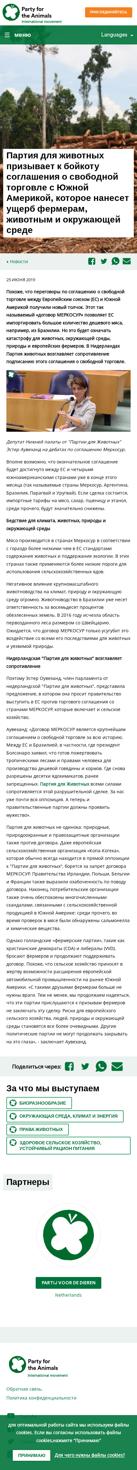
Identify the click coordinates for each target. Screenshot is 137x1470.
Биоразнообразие (42, 1103)
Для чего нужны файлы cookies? (90, 1455)
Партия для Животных (64, 784)
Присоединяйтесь (108, 12)
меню (22, 35)
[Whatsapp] (115, 261)
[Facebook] (92, 261)
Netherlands (69, 1289)
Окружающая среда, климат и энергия (68, 1116)
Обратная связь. (24, 1389)
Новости (19, 261)
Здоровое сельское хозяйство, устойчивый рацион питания (60, 1146)
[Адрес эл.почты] (126, 261)
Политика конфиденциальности (41, 1398)
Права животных (41, 1129)
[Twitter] (104, 261)
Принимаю (31, 1455)
